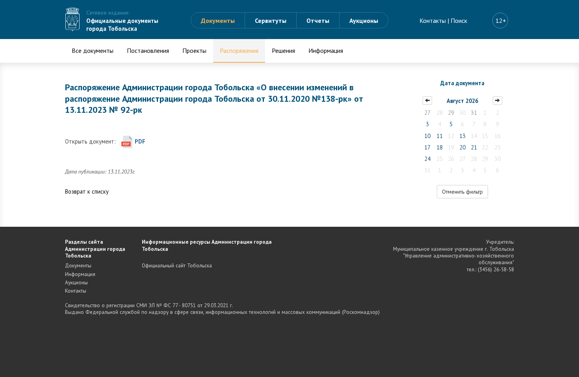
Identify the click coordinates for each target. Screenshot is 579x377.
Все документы (92, 50)
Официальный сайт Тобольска (177, 265)
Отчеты (317, 20)
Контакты (432, 20)
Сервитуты (270, 20)
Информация (325, 50)
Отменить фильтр (462, 191)
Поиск (459, 20)
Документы (218, 20)
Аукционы (363, 20)
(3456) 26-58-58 (496, 269)
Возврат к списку (87, 191)
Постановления (148, 50)
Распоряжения (239, 50)
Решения (283, 50)
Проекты (194, 50)
